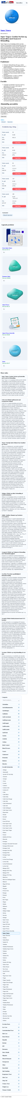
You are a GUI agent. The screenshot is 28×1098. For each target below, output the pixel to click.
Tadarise (5, 953)
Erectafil (5, 817)
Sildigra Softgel (6, 910)
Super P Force (5, 304)
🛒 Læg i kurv (17, 142)
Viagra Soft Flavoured (8, 993)
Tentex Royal (6, 966)
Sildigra (4, 908)
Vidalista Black (6, 1002)
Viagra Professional (7, 989)
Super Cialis (5, 922)
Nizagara (5, 888)
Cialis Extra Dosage (7, 799)
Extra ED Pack (6, 821)
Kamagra (5, 841)
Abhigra (5, 770)
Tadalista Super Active (8, 949)
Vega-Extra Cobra (7, 975)
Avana (4, 781)
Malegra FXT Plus (7, 875)
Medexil (5, 881)
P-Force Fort (6, 890)
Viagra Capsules (6, 980)
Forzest (4, 834)
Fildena (4, 832)
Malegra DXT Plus (7, 870)
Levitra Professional (7, 863)
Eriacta (4, 819)
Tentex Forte (6, 964)
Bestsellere (19, 3)
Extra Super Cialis (7, 825)
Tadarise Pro (6, 955)
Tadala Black (6, 940)
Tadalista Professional (8, 946)
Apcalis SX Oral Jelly (8, 774)
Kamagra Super (6, 276)
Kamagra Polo (6, 852)
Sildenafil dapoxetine (7, 215)
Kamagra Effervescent (8, 846)
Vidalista (5, 1000)
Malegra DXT (6, 868)
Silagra (4, 902)
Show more (3, 116)
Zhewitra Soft (6, 1018)
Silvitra (4, 913)
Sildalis (4, 904)
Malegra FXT (6, 872)
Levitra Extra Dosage (8, 859)
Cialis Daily (5, 796)
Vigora (4, 1007)
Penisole (5, 895)
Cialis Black (5, 794)
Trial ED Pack (6, 971)
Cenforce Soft (6, 787)
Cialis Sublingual (7, 808)
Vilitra (4, 1009)
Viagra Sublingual (7, 996)
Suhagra (5, 917)
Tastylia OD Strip (7, 962)
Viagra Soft (5, 991)
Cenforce (5, 785)
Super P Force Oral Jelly (8, 333)
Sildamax (5, 906)
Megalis (4, 886)
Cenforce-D (5, 790)
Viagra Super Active (7, 998)
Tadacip (4, 937)
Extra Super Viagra (7, 248)
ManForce (5, 877)
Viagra (4, 978)
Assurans (5, 776)
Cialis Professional (7, 803)
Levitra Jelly (6, 861)
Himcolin (5, 839)
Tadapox (5, 951)
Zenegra (5, 1011)
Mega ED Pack (6, 884)
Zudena (4, 1020)
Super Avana (6, 919)
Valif (4, 973)
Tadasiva (5, 957)
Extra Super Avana (7, 823)
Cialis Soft (5, 805)
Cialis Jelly (5, 801)
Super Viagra (6, 30)
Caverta (4, 783)
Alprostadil (5, 772)
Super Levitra (6, 926)
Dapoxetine (5, 812)
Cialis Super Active (7, 810)
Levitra (4, 857)
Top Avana (5, 969)
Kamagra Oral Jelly (7, 850)
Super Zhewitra (6, 935)
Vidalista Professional (8, 1004)
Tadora (4, 960)
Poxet (3, 361)
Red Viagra (5, 899)
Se (4, 252)
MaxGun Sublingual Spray (9, 879)
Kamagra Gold (6, 848)
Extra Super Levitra (7, 828)
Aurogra (5, 778)
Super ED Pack (6, 924)
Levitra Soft (5, 866)
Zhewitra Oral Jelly (7, 1016)
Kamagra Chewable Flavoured (10, 843)
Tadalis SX (5, 942)
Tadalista (5, 944)
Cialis (4, 792)
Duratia (4, 814)
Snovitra (5, 915)
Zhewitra (5, 1013)
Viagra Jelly (5, 987)
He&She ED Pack (7, 837)
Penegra (4, 893)
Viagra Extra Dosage (8, 982)
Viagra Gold (6, 984)
